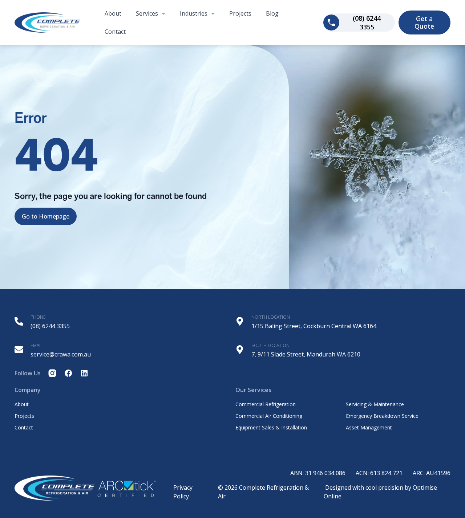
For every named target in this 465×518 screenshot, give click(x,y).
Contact (115, 32)
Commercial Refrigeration (265, 404)
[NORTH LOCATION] (239, 321)
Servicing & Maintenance (375, 404)
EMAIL (37, 345)
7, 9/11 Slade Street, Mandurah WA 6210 (305, 354)
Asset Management (369, 428)
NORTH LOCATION (270, 317)
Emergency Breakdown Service (382, 416)
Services (147, 13)
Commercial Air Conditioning (268, 416)
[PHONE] (19, 321)
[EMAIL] (19, 349)
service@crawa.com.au (61, 354)
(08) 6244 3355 (50, 326)
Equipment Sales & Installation (271, 428)
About (113, 13)
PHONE (38, 317)
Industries (193, 13)
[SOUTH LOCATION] (239, 349)
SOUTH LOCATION (270, 345)
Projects (240, 13)
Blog (272, 13)
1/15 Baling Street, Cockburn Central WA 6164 (313, 326)
